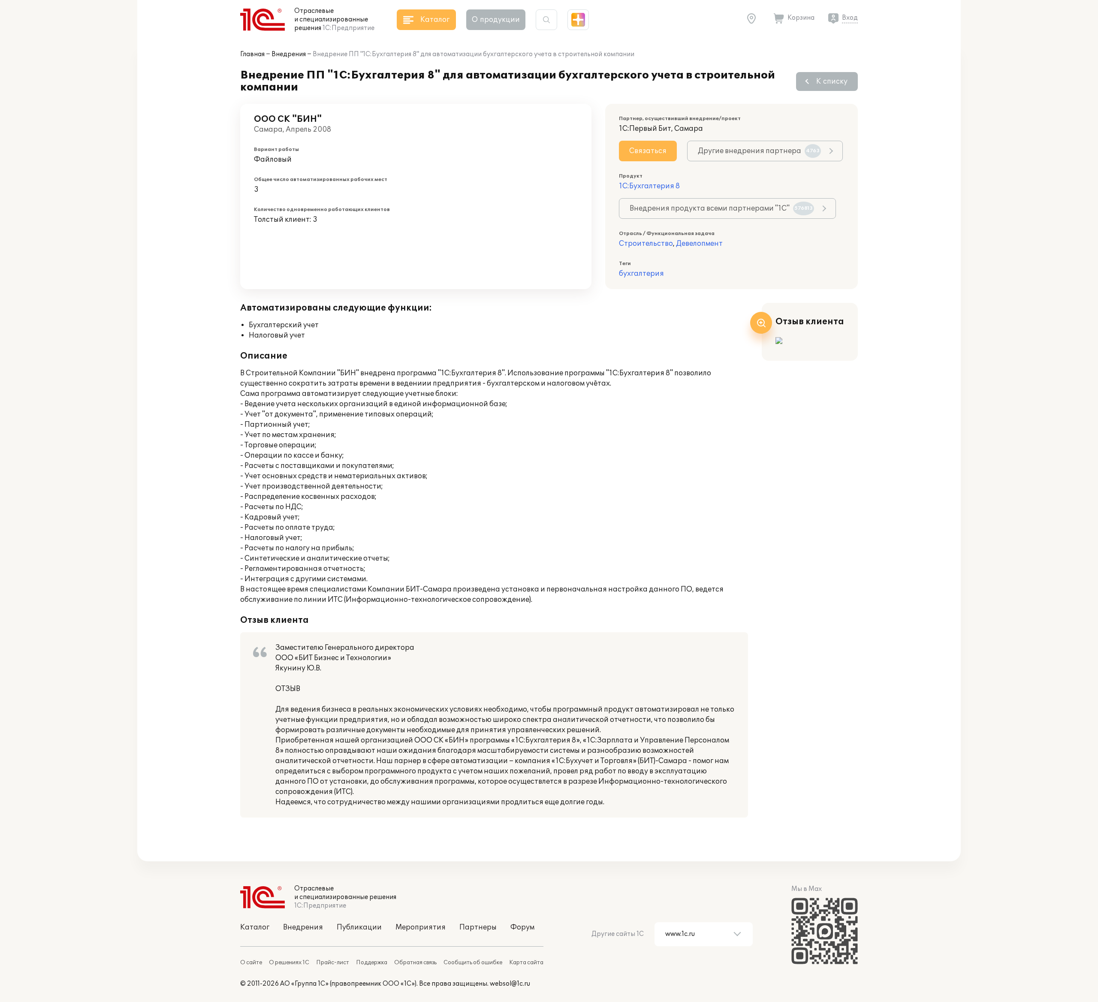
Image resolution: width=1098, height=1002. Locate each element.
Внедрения (288, 54)
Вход (850, 17)
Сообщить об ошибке (472, 962)
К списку (832, 81)
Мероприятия (420, 927)
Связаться (648, 151)
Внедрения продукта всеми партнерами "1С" (721, 208)
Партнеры (478, 927)
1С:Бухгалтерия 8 (649, 186)
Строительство (646, 243)
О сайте (251, 962)
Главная (252, 54)
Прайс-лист (332, 962)
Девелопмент (699, 243)
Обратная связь (415, 962)
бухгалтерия (641, 273)
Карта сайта (526, 962)
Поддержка (371, 962)
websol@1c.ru (510, 983)
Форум (522, 927)
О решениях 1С (289, 962)
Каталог (254, 927)
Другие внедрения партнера (759, 151)
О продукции (496, 19)
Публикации (359, 927)
